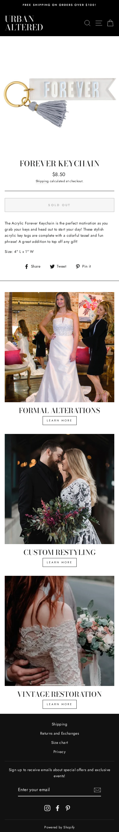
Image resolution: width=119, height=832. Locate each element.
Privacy (59, 751)
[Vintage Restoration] (59, 631)
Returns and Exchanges (59, 733)
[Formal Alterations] (59, 347)
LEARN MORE (60, 420)
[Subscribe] (97, 790)
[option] (59, 5)
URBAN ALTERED (24, 23)
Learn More (60, 562)
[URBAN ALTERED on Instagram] (47, 808)
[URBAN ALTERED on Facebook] (58, 808)
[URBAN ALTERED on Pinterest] (68, 808)
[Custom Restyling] (59, 489)
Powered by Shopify (59, 827)
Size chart (59, 742)
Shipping (42, 181)
